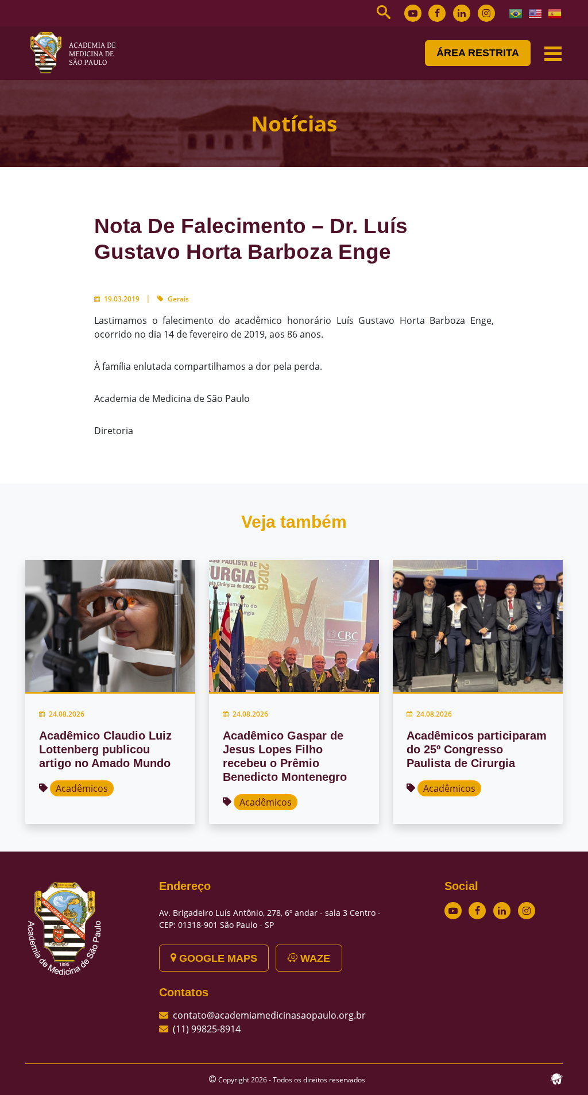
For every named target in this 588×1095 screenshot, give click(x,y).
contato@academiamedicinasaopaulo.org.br (269, 1015)
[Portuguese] (516, 12)
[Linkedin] (461, 13)
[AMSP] (77, 52)
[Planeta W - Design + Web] (556, 1077)
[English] (535, 12)
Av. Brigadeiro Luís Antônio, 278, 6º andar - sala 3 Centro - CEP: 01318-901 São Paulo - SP (270, 918)
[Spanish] (555, 12)
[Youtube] (412, 13)
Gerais (178, 299)
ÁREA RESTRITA (477, 53)
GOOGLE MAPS (216, 958)
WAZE (313, 958)
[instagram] (486, 13)
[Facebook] (437, 13)
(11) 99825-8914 (207, 1029)
